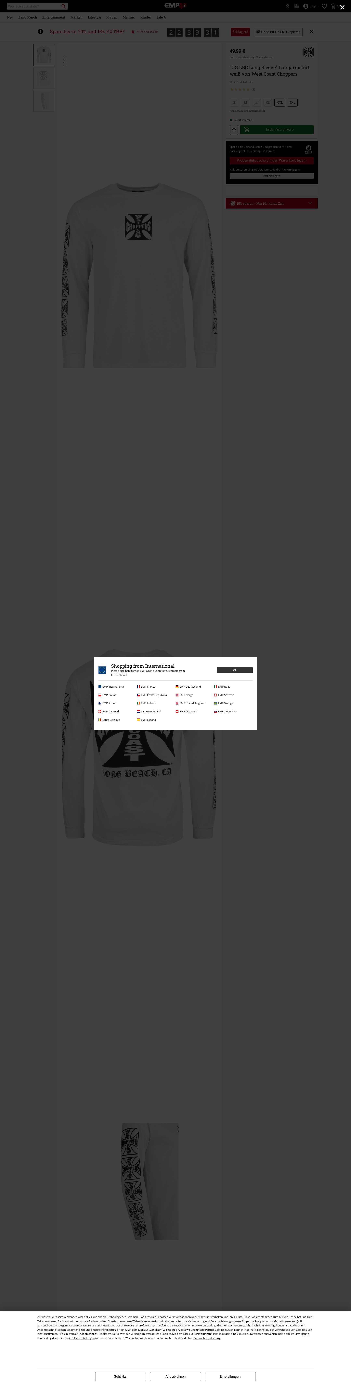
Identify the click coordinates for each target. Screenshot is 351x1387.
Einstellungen (230, 1376)
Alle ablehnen (176, 1376)
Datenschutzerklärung (206, 1338)
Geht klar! (121, 1376)
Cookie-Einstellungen (82, 1338)
